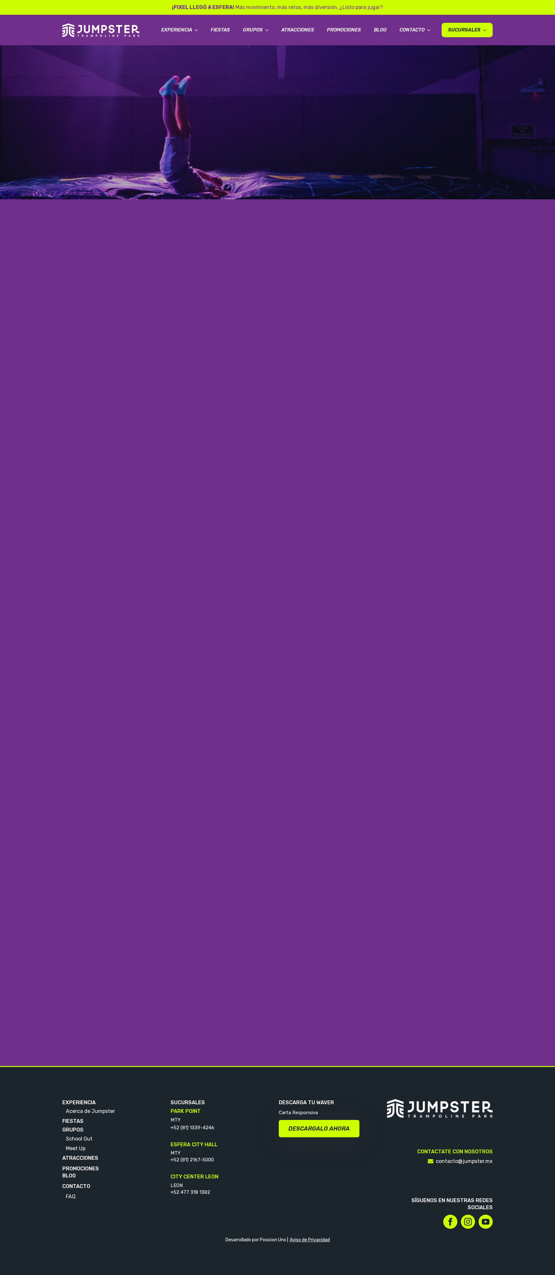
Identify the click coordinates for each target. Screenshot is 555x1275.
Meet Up (75, 1148)
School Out (79, 1139)
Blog (380, 30)
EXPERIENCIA (79, 1102)
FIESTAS (73, 1121)
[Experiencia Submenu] (198, 30)
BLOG (69, 1176)
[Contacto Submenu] (431, 30)
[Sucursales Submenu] (486, 30)
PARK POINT (186, 1111)
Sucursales (464, 30)
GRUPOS (73, 1130)
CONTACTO (76, 1186)
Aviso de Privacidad (310, 1240)
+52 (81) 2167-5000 (192, 1160)
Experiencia (176, 30)
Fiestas (220, 30)
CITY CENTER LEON (194, 1177)
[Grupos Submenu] (269, 30)
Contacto (412, 30)
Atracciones (297, 30)
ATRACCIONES (80, 1158)
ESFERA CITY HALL (194, 1144)
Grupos (253, 30)
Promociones (344, 30)
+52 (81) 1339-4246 (192, 1128)
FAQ (70, 1196)
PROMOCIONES (80, 1169)
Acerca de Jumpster (90, 1111)
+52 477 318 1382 (190, 1192)
